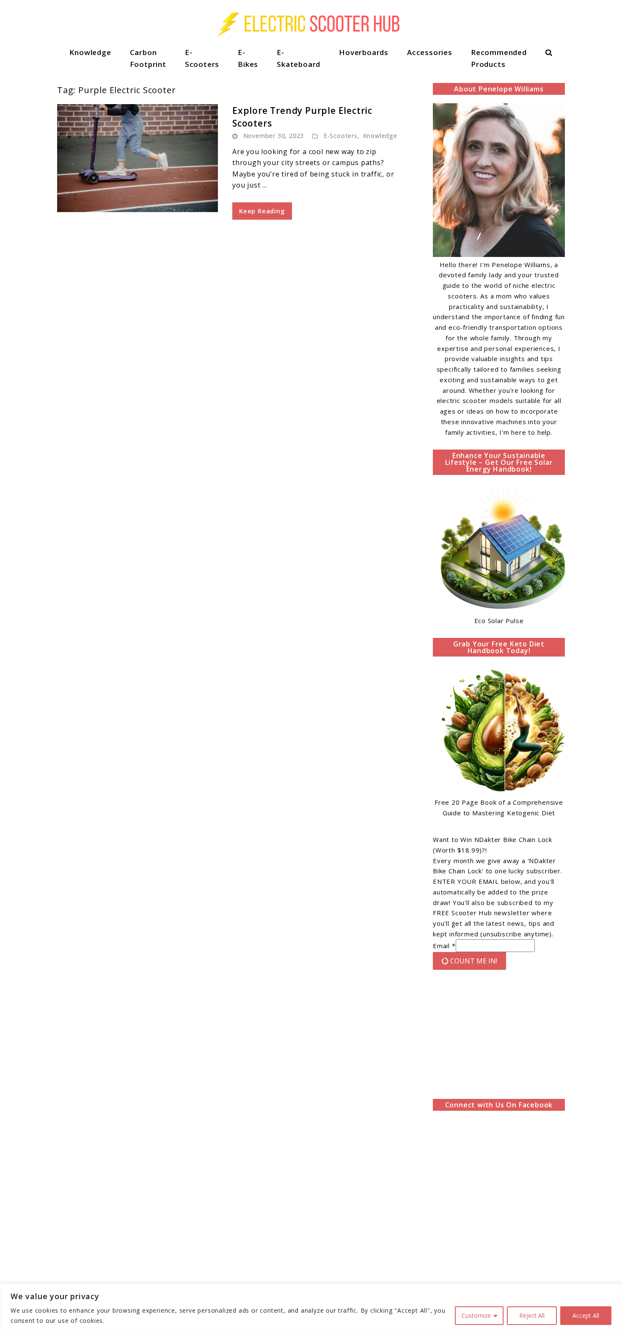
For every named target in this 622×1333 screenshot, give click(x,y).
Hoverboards (363, 52)
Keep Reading (262, 211)
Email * (444, 945)
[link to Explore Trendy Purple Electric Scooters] (137, 158)
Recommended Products (499, 58)
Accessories (429, 52)
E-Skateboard (298, 58)
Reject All (532, 1315)
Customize (476, 1315)
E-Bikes (248, 58)
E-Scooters (202, 58)
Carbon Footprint (148, 58)
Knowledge (90, 52)
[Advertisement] (499, 1036)
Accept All (585, 1315)
